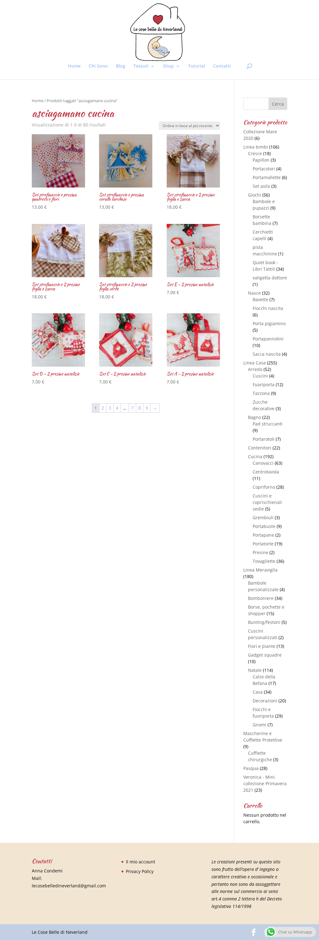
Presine (260, 552)
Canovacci (263, 463)
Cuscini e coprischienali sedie (267, 502)
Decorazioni (265, 701)
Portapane (263, 535)
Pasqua (251, 768)
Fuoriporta (263, 384)
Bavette (260, 299)
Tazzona (261, 393)
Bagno (254, 417)
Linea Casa (254, 363)
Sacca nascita (267, 354)
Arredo (255, 369)
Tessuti (141, 66)
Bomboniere (261, 598)
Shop (168, 66)
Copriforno (264, 487)
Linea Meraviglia (260, 570)
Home (74, 66)
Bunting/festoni (264, 622)
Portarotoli (263, 439)
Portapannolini (268, 339)
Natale (255, 670)
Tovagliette (264, 561)
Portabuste (264, 526)
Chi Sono (98, 66)
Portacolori (264, 169)
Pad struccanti (268, 424)
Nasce (254, 293)
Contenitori (259, 448)
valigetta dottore (270, 278)
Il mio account (140, 862)
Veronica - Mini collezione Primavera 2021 (265, 783)
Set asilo (261, 186)
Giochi (254, 195)
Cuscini (260, 376)
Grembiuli (263, 517)
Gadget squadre (265, 655)
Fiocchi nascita (268, 308)
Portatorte (263, 544)
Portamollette (267, 177)
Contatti (222, 66)
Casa (258, 692)
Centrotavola (266, 472)
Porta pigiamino (269, 323)
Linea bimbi (255, 147)
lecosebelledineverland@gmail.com (69, 886)
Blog (120, 66)
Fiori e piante (261, 646)
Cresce (255, 153)
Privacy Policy (140, 871)
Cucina (255, 456)
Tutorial (196, 66)
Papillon (261, 160)
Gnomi (259, 725)
